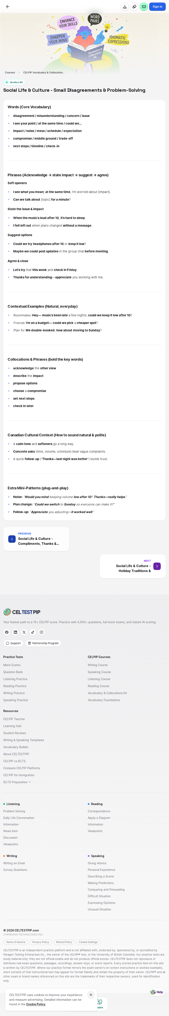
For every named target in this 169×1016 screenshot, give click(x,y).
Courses (10, 72)
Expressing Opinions (101, 902)
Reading (97, 804)
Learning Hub (12, 726)
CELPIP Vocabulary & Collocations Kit (45, 72)
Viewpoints (10, 844)
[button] (84, 539)
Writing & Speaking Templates (23, 740)
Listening (13, 804)
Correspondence (99, 811)
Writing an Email (14, 863)
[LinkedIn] (15, 632)
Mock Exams (11, 665)
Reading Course (98, 686)
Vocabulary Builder (15, 747)
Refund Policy (64, 942)
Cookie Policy (35, 1004)
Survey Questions (15, 869)
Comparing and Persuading (106, 889)
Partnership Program (45, 643)
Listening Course (99, 679)
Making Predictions (101, 883)
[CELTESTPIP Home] (84, 612)
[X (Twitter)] (24, 632)
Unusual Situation (99, 909)
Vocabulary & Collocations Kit (107, 693)
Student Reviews (14, 733)
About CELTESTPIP (16, 754)
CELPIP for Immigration (18, 775)
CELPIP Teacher (14, 719)
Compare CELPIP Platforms (21, 768)
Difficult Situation (99, 896)
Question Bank (13, 672)
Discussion (10, 837)
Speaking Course (99, 672)
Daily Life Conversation (18, 817)
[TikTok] (32, 632)
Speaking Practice (15, 700)
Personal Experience (101, 869)
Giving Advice (97, 863)
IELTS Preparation (15, 782)
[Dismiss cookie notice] (91, 994)
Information (11, 824)
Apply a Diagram (99, 817)
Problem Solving (14, 811)
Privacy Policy (40, 942)
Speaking (97, 856)
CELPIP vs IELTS (14, 761)
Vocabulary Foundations (104, 700)
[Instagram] (41, 632)
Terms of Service (15, 942)
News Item (10, 831)
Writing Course (98, 665)
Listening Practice (15, 679)
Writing (12, 856)
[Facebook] (6, 632)
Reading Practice (14, 686)
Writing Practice (14, 693)
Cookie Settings (88, 942)
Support (16, 643)
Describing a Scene (101, 876)
